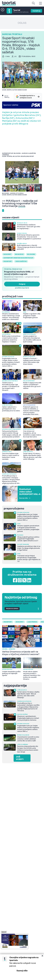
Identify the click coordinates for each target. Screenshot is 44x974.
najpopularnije (15, 686)
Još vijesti (20, 758)
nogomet (7, 254)
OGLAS (22, 23)
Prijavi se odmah (12, 608)
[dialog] (22, 964)
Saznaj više (22, 970)
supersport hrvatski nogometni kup (18, 258)
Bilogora (31, 254)
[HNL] (22, 494)
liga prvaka (32, 622)
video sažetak (21, 261)
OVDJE (21, 206)
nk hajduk (19, 254)
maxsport (8, 261)
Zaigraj (22, 284)
